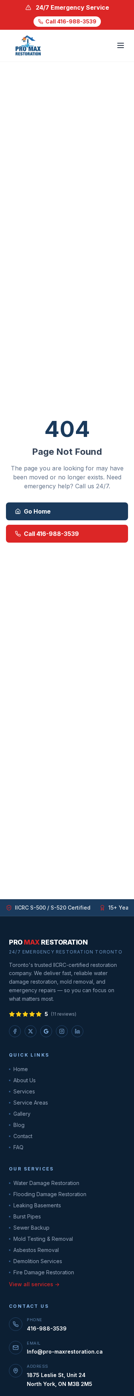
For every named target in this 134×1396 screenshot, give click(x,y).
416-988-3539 (47, 1328)
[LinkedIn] (77, 1031)
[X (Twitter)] (30, 1031)
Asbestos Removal (36, 1250)
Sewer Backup (31, 1227)
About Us (24, 1080)
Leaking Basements (37, 1205)
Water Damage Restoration (46, 1183)
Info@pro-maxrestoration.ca (65, 1351)
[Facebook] (15, 1031)
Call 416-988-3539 (70, 21)
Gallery (22, 1114)
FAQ (18, 1147)
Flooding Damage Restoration (49, 1194)
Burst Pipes (27, 1216)
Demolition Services (37, 1261)
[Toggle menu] (120, 45)
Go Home (37, 511)
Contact (22, 1136)
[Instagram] (62, 1031)
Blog (19, 1125)
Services (24, 1091)
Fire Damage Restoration (43, 1272)
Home (20, 1069)
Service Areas (30, 1102)
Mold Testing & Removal (43, 1239)
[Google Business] (46, 1031)
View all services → (34, 1284)
